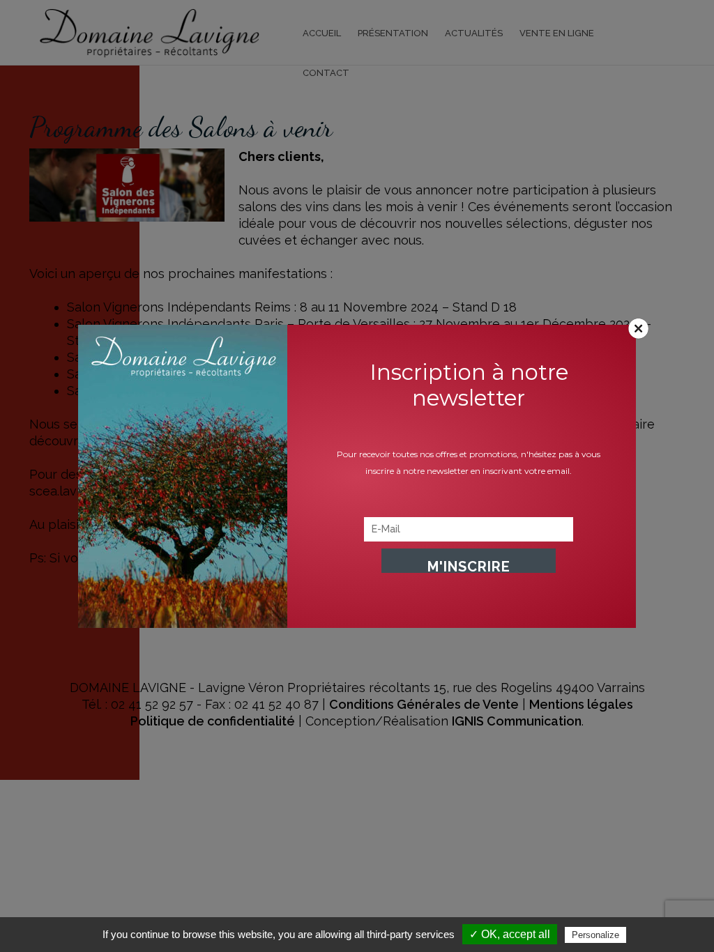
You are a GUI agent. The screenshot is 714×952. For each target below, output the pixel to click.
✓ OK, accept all (509, 934)
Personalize (595, 935)
